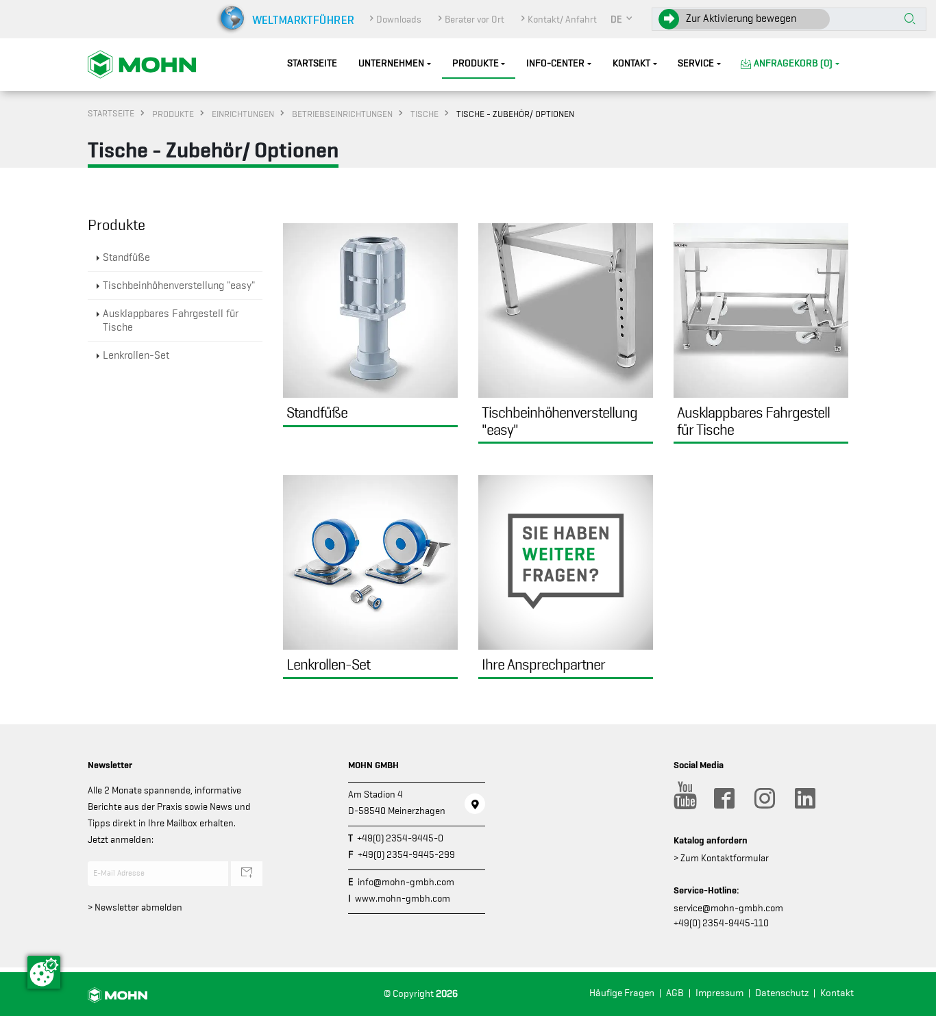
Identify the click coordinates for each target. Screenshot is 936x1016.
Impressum (719, 993)
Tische (424, 113)
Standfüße (126, 257)
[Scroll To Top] (912, 1000)
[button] (622, 19)
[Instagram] (764, 798)
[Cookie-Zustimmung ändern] (43, 972)
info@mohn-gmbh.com (406, 881)
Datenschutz (782, 993)
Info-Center (555, 63)
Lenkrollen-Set (136, 355)
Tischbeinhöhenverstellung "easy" (179, 285)
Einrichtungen (243, 113)
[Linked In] (804, 798)
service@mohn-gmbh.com (728, 907)
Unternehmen (391, 63)
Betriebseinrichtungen (342, 113)
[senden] (246, 873)
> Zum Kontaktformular (721, 857)
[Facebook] (723, 798)
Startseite (312, 63)
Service (696, 63)
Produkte (475, 63)
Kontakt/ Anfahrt (562, 19)
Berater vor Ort (474, 19)
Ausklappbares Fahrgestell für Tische (170, 320)
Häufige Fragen (621, 993)
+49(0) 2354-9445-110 (721, 922)
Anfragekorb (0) (793, 63)
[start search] (910, 20)
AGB (675, 993)
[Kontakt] (475, 803)
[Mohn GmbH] (142, 64)
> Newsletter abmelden (135, 907)
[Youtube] (683, 798)
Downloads (398, 19)
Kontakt (631, 63)
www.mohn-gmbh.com (402, 898)
